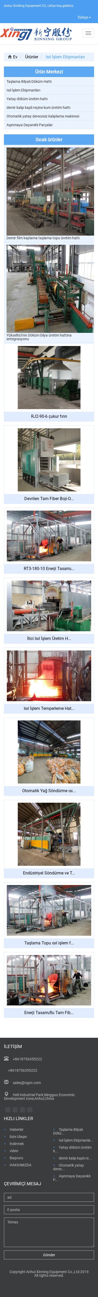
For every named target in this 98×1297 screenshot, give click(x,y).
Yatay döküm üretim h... (72, 1149)
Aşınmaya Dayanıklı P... (71, 1178)
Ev (15, 56)
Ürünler (31, 56)
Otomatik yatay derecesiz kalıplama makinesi (43, 116)
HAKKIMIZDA (20, 1165)
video (14, 1151)
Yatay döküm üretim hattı (27, 99)
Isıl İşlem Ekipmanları (23, 90)
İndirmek (17, 1144)
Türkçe (83, 17)
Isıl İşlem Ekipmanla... (76, 1140)
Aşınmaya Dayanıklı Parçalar (30, 125)
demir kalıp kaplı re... (75, 1158)
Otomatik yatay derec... (68, 1167)
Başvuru (16, 1158)
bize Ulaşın (18, 1136)
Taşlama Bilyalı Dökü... (68, 1131)
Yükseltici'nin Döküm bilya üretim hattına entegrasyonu (39, 337)
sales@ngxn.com (27, 1083)
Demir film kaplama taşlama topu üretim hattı (43, 238)
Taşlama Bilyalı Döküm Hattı (29, 81)
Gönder (49, 1255)
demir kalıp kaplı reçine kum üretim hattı (38, 107)
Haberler (17, 1129)
